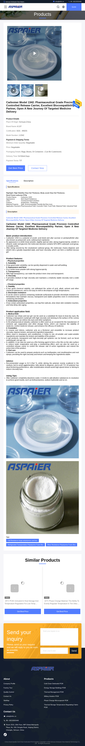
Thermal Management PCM (54, 692)
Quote (74, 7)
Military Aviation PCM (51, 696)
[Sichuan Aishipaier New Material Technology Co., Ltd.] (15, 7)
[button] (15, 588)
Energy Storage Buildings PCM (55, 688)
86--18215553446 (75, 1)
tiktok (5, 734)
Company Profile (9, 683)
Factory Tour (8, 688)
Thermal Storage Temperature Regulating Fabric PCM (61, 706)
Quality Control (9, 692)
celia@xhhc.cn (59, 1)
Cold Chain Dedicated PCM (53, 683)
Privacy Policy (8, 705)
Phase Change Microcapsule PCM (56, 700)
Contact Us (7, 696)
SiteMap (6, 700)
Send (74, 650)
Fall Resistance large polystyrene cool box (22, 540)
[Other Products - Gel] (34, 53)
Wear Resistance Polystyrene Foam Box (61, 545)
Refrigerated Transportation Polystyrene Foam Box (25, 545)
